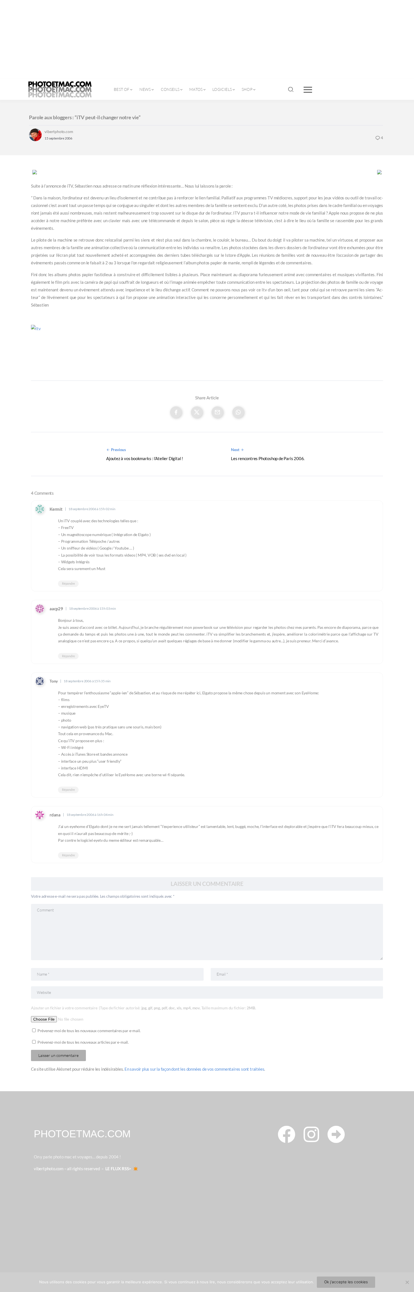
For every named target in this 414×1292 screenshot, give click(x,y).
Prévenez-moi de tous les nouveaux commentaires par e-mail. (89, 1030)
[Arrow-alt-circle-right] (336, 1134)
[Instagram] (311, 1134)
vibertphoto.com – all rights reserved (67, 1168)
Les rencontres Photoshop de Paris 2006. (267, 458)
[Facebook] (286, 1134)
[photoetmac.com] (60, 88)
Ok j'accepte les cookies (346, 1282)
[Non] (407, 1282)
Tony (54, 681)
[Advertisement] (207, 39)
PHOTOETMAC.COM (82, 1134)
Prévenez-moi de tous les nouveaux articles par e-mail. (83, 1042)
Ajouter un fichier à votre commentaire (143, 1007)
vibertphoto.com (58, 131)
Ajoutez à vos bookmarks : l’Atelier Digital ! (144, 458)
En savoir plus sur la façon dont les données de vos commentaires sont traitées (194, 1069)
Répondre (68, 583)
